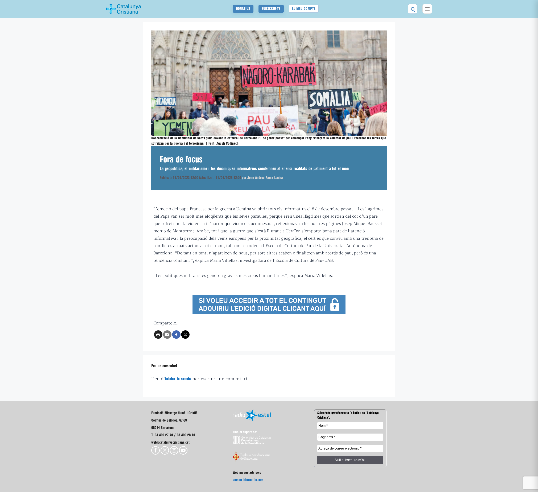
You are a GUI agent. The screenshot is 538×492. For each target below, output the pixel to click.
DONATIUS (243, 8)
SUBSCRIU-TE (271, 8)
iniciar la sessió (178, 379)
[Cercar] (412, 9)
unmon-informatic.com (248, 479)
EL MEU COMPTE (304, 8)
